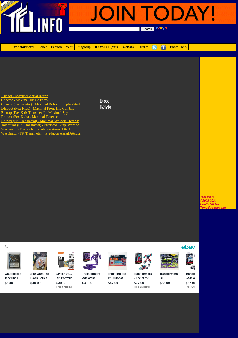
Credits (143, 47)
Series (42, 47)
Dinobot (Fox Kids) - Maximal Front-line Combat (37, 108)
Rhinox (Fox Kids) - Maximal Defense (29, 117)
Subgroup (83, 47)
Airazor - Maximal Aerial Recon (24, 96)
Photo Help (178, 47)
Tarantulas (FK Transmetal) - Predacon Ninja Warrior (40, 125)
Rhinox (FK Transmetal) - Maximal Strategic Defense (40, 121)
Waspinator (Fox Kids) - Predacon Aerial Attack (36, 129)
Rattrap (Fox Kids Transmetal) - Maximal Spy (34, 113)
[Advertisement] (218, 126)
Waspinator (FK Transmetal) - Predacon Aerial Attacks (41, 133)
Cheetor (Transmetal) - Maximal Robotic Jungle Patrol (40, 104)
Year (69, 47)
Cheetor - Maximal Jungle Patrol (24, 100)
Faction (56, 47)
